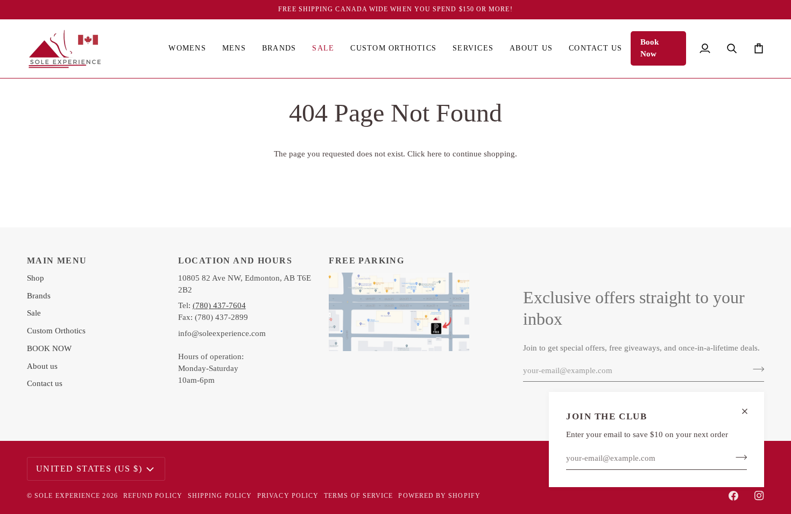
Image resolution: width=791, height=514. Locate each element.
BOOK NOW (49, 348)
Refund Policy (152, 495)
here (434, 153)
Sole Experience (67, 495)
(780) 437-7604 (219, 305)
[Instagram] (759, 496)
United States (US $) (89, 468)
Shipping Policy (220, 495)
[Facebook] (733, 496)
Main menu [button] (57, 260)
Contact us (44, 383)
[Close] (749, 411)
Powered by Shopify (439, 495)
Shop (35, 278)
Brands (39, 295)
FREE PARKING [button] (366, 260)
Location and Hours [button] (235, 260)
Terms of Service (358, 495)
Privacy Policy (288, 495)
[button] (187, 48)
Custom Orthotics (56, 330)
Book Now (649, 48)
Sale (34, 313)
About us (42, 366)
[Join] (738, 457)
